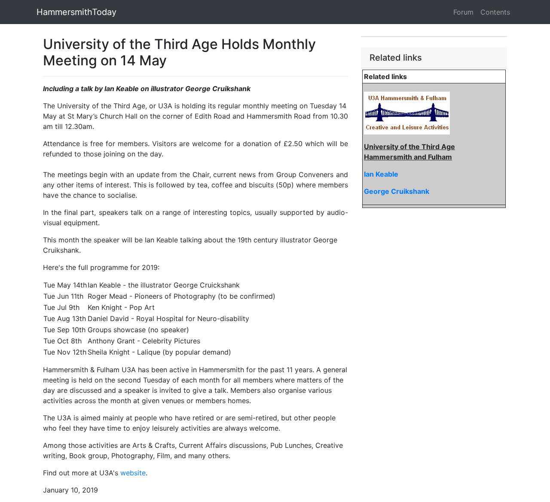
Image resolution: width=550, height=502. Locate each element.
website (133, 472)
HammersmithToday (76, 12)
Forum (463, 12)
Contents (495, 12)
